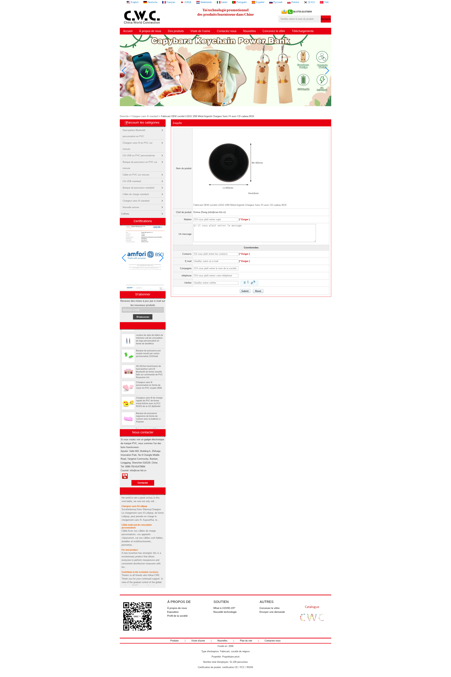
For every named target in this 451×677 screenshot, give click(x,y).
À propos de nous (150, 31)
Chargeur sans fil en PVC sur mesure (137, 144)
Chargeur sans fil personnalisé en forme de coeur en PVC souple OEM (149, 378)
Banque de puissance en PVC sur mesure (140, 163)
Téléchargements (303, 31)
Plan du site (246, 640)
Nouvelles (249, 31)
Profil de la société (177, 615)
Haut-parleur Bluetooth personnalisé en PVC (134, 131)
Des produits (176, 31)
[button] (221, 103)
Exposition (173, 611)
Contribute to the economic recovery (140, 565)
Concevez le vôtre (273, 31)
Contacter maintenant (143, 483)
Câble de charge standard (136, 194)
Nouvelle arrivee (131, 207)
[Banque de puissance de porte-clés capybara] (225, 105)
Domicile (124, 116)
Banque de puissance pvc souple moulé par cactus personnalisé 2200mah (148, 347)
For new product (130, 543)
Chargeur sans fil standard (144, 116)
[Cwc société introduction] (125, 476)
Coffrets (125, 213)
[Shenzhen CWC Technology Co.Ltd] (142, 25)
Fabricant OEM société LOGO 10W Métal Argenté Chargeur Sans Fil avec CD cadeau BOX (240, 205)
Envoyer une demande (272, 611)
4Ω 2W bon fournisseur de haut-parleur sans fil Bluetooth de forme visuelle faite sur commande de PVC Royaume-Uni (149, 365)
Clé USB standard (132, 181)
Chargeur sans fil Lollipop (134, 499)
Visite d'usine (198, 640)
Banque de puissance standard (138, 187)
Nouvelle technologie (225, 611)
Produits (174, 640)
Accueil (127, 31)
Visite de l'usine (200, 31)
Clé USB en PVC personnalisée (139, 155)
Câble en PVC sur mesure (136, 174)
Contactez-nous (273, 640)
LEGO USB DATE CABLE (134, 584)
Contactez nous (226, 31)
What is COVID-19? (224, 608)
